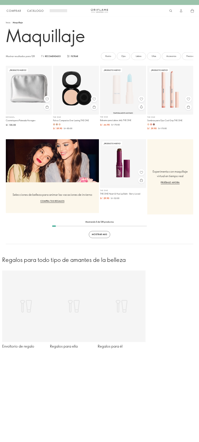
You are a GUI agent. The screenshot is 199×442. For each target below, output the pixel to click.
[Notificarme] (141, 107)
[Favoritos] (47, 99)
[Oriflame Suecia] (99, 10)
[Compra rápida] (47, 107)
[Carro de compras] (192, 11)
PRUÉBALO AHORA (170, 182)
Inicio (8, 22)
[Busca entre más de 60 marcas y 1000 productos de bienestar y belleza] (171, 11)
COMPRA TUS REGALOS (52, 201)
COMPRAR (14, 11)
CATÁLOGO (35, 11)
